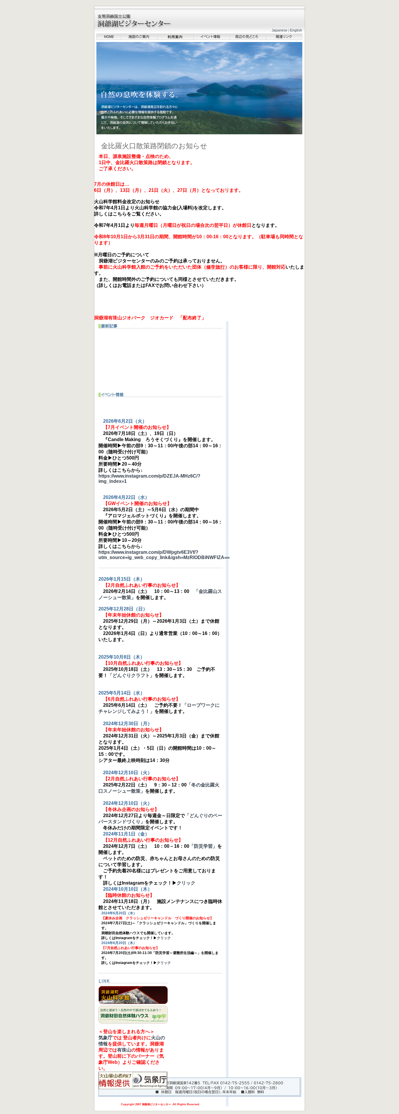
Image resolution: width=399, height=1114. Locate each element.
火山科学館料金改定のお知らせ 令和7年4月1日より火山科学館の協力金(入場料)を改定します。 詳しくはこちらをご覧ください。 (160, 207)
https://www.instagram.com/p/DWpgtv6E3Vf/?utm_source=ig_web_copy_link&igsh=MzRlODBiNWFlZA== (164, 555)
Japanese (279, 30)
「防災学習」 (203, 846)
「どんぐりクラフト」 (131, 675)
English (296, 30)
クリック (186, 882)
